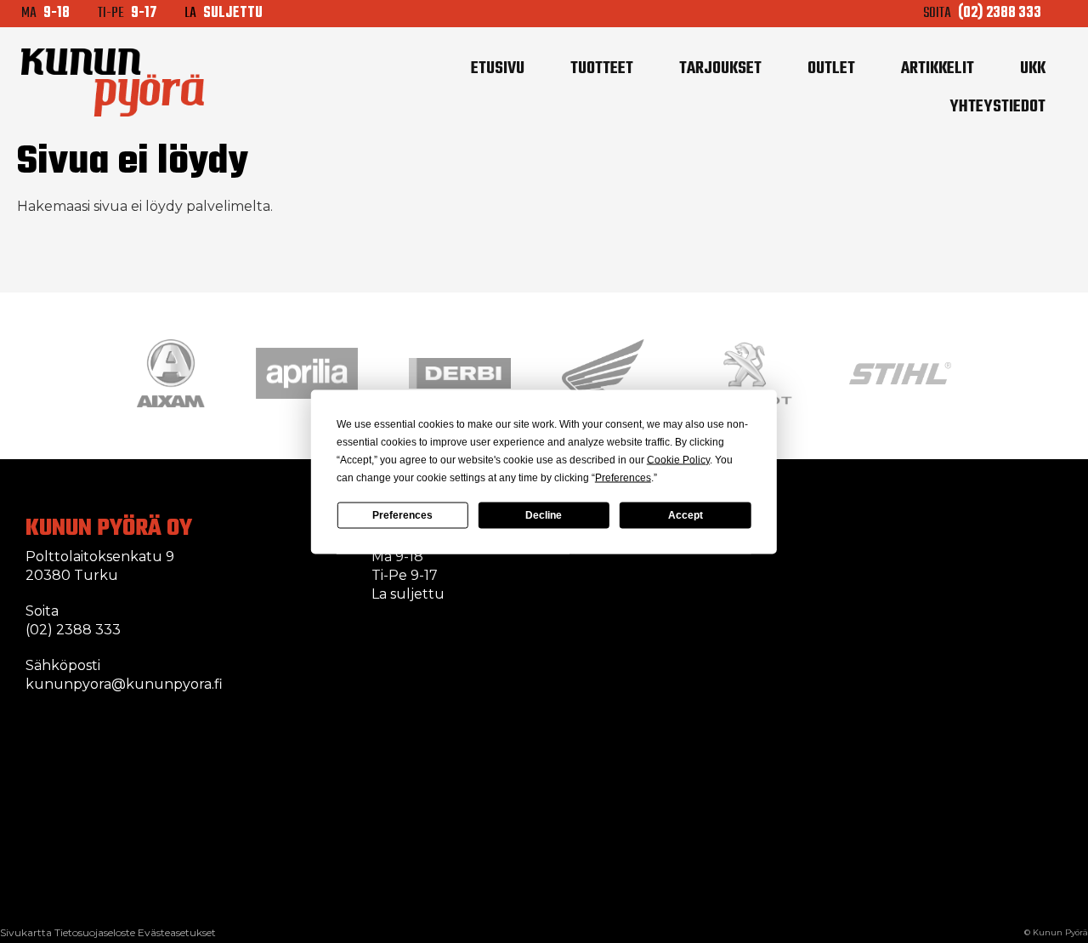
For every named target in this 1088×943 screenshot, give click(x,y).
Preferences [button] (623, 477)
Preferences (402, 515)
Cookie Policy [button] (678, 459)
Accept (685, 515)
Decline (543, 515)
